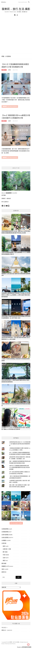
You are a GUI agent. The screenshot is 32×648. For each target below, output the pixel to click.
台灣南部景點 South (7, 529)
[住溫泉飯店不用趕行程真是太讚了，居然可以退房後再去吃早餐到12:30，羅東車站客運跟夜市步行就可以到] (6, 506)
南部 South (5, 546)
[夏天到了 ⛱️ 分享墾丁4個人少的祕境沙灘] (25, 515)
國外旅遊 (4, 563)
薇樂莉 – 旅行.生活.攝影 (16, 9)
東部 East (5, 560)
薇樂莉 (9, 69)
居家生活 (4, 69)
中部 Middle (6, 554)
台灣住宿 (4, 543)
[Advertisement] (16, 36)
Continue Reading (12, 106)
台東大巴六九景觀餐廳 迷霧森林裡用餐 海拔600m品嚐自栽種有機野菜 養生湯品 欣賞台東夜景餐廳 (19, 467)
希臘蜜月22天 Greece (7, 566)
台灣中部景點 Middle (7, 534)
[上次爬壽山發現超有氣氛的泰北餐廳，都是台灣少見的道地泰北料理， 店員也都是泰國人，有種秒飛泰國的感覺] (25, 506)
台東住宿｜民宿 (7, 549)
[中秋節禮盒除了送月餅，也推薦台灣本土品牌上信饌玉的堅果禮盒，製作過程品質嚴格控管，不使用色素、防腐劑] (16, 506)
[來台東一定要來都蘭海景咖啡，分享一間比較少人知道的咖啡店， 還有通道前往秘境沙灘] (16, 515)
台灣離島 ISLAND (6, 540)
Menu (4, 2)
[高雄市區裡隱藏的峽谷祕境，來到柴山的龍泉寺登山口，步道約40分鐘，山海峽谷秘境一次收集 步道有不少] (6, 515)
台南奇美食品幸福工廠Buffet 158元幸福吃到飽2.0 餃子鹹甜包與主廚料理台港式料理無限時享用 (19, 443)
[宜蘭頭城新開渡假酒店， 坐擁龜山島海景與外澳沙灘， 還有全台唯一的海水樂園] (16, 496)
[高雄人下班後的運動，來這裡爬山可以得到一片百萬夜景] (25, 496)
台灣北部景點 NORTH (7, 537)
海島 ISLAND (5, 569)
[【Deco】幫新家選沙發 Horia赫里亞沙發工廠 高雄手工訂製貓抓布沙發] (16, 135)
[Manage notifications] (28, 644)
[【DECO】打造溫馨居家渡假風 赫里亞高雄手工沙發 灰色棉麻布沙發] (16, 84)
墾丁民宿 (5, 552)
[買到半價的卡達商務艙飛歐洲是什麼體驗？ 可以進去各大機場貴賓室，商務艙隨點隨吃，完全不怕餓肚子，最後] (6, 496)
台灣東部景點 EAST (7, 532)
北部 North (5, 557)
